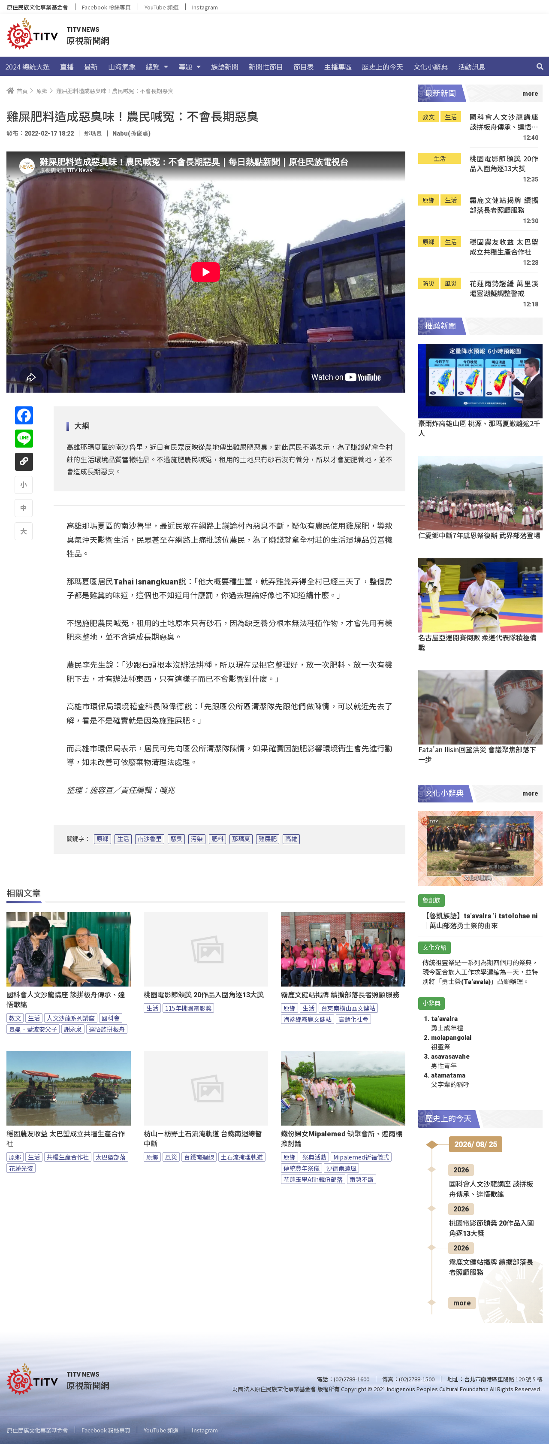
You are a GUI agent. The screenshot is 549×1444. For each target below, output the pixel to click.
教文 (15, 1018)
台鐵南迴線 (199, 1157)
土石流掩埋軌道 (242, 1157)
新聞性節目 (266, 66)
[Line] (24, 439)
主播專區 (338, 66)
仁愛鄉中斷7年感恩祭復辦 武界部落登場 (479, 535)
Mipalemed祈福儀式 (361, 1157)
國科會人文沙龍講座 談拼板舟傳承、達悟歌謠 (65, 1000)
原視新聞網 (87, 40)
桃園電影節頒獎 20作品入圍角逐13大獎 (204, 995)
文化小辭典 (430, 66)
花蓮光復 (21, 1168)
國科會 (111, 1018)
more (462, 1303)
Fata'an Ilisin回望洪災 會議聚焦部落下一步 (477, 754)
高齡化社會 (353, 1019)
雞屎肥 (268, 839)
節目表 (303, 66)
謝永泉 (73, 1029)
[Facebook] (24, 415)
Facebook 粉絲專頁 (106, 7)
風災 (171, 1157)
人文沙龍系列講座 (71, 1018)
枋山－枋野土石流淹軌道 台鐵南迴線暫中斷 (203, 1139)
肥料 (217, 839)
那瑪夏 (241, 839)
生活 (123, 839)
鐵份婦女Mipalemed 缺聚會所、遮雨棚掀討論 (341, 1139)
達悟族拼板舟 (107, 1029)
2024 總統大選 (27, 66)
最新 (91, 66)
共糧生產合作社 (68, 1157)
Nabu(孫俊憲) (131, 133)
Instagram (205, 7)
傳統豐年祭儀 (302, 1168)
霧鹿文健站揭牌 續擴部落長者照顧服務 (340, 995)
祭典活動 (314, 1157)
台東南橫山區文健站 (348, 1008)
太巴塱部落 (111, 1157)
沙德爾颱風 (341, 1168)
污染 (197, 839)
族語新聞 (224, 66)
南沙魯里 (150, 839)
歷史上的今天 (382, 66)
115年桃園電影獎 (188, 1008)
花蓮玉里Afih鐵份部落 (313, 1179)
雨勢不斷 (362, 1179)
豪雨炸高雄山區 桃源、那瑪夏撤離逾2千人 (479, 428)
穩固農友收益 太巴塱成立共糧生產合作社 (65, 1139)
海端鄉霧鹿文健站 (308, 1019)
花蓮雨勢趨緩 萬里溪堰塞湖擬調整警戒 (504, 289)
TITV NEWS (83, 29)
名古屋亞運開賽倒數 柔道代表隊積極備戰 (477, 642)
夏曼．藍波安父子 (33, 1029)
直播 (67, 66)
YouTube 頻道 (161, 7)
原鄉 (103, 839)
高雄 (291, 839)
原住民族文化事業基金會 (37, 7)
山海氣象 (122, 66)
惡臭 (176, 839)
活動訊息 (472, 66)
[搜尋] (540, 67)
